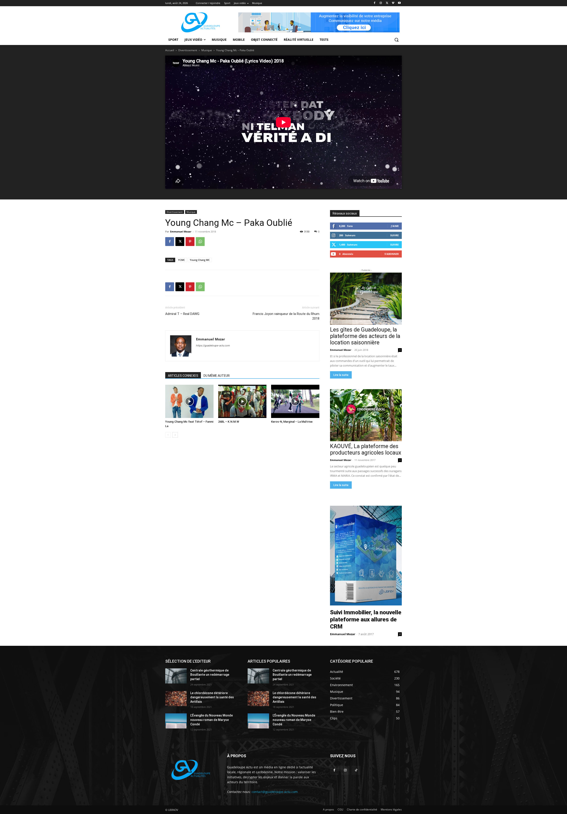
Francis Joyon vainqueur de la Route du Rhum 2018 (286, 316)
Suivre (394, 235)
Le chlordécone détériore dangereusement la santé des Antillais (212, 697)
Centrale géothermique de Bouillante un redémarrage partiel (209, 675)
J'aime (395, 226)
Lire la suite (340, 375)
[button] (396, 39)
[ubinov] (319, 22)
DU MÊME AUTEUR (217, 375)
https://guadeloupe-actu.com (213, 345)
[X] (387, 3)
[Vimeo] (393, 3)
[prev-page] (168, 435)
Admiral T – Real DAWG (182, 314)
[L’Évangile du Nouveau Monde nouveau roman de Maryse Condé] (176, 720)
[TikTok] (356, 770)
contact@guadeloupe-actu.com (275, 792)
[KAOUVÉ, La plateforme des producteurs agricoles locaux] (366, 415)
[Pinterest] (190, 241)
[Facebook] (374, 3)
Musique (206, 50)
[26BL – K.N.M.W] (242, 401)
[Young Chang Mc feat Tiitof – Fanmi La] (189, 401)
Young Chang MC (200, 260)
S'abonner (391, 254)
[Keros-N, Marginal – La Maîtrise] (295, 401)
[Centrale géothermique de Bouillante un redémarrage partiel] (176, 675)
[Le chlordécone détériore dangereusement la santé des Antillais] (176, 698)
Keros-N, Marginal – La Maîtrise (292, 421)
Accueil (169, 50)
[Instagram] (380, 3)
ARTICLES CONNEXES (183, 375)
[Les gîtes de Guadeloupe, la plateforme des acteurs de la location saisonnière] (366, 299)
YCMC (181, 260)
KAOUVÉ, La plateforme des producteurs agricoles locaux (365, 449)
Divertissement (187, 50)
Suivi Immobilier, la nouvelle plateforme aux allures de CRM (365, 619)
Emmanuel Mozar (180, 231)
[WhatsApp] (200, 241)
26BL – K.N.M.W (228, 421)
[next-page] (175, 435)
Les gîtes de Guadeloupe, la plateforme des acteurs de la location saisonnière (365, 336)
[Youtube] (399, 3)
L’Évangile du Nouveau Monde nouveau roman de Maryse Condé (211, 720)
